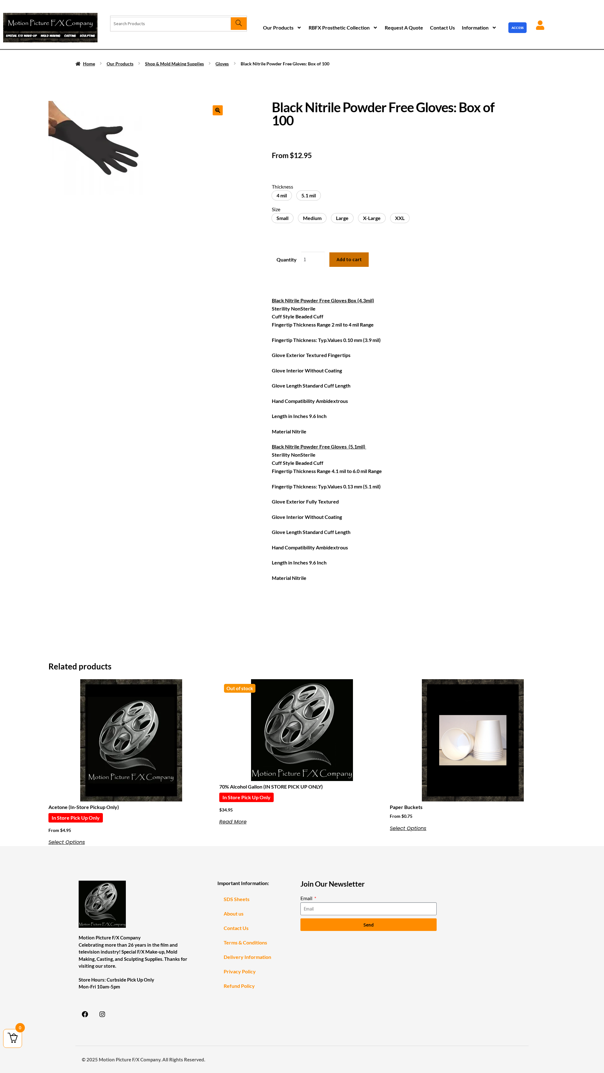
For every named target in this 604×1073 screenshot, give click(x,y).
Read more (233, 821)
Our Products (278, 27)
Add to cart (349, 259)
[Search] (239, 23)
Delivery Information (247, 957)
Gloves (222, 63)
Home (89, 63)
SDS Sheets (236, 899)
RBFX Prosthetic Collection (339, 27)
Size (276, 209)
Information (475, 27)
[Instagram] (102, 1014)
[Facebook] (85, 1014)
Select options (66, 842)
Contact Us (442, 27)
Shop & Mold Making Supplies (174, 63)
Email (306, 898)
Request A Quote (404, 27)
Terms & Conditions (245, 942)
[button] (218, 110)
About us (233, 913)
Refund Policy (239, 986)
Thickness (282, 187)
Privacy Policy (240, 971)
